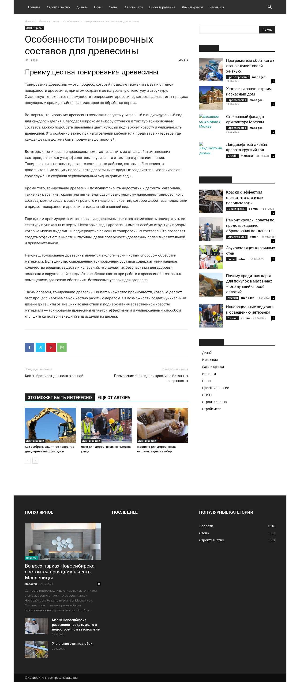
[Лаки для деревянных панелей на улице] (106, 425)
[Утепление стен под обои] (36, 649)
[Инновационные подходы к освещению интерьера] (211, 316)
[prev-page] (28, 461)
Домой (30, 21)
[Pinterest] (51, 347)
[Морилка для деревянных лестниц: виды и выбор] (162, 425)
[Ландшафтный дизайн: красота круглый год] (211, 153)
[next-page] (35, 461)
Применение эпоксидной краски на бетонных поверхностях (151, 378)
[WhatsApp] (62, 347)
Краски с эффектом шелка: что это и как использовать (244, 197)
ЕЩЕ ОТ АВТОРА (114, 397)
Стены (113, 7)
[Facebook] (29, 347)
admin (253, 208)
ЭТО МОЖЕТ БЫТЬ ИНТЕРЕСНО (60, 397)
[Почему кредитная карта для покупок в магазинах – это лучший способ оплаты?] (211, 285)
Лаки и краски (192, 7)
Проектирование (162, 7)
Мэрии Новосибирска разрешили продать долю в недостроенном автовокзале (76, 624)
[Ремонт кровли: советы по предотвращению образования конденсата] (211, 229)
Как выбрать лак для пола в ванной (54, 376)
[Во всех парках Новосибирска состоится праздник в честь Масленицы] (63, 541)
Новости (233, 297)
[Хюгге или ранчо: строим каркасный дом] (211, 98)
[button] (269, 7)
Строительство (58, 7)
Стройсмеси (134, 7)
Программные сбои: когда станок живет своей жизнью (250, 65)
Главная (34, 7)
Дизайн (82, 7)
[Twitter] (40, 347)
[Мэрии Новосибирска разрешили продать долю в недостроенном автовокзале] (36, 626)
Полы (98, 7)
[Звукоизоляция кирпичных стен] (211, 257)
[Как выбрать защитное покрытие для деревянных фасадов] (50, 425)
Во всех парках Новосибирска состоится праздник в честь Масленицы (59, 571)
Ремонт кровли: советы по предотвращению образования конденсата (250, 225)
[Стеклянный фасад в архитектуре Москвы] (211, 125)
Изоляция (217, 7)
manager (258, 77)
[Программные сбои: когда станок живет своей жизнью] (211, 69)
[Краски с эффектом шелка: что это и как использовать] (211, 201)
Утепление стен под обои (72, 643)
